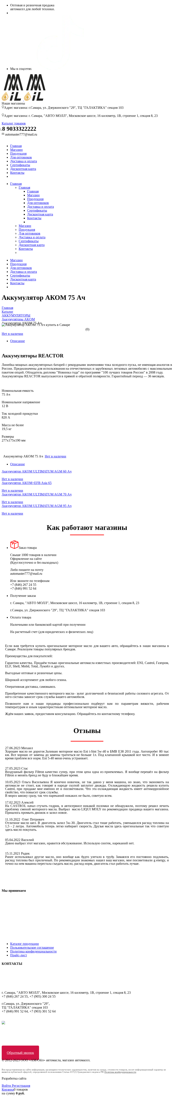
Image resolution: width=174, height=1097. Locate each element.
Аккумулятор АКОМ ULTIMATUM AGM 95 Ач (37, 506)
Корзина (8, 1089)
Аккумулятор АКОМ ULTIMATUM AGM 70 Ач (37, 494)
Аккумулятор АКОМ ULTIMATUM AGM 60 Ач (37, 471)
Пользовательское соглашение (32, 947)
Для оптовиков (21, 157)
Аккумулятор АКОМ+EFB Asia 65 (27, 483)
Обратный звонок (20, 1053)
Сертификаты (20, 165)
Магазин (16, 149)
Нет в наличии (12, 333)
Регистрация (21, 1085)
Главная (16, 146)
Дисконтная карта (23, 169)
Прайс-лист (18, 955)
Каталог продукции (24, 944)
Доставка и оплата (23, 161)
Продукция (18, 153)
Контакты (17, 172)
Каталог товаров (14, 123)
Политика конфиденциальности (33, 951)
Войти (7, 1085)
